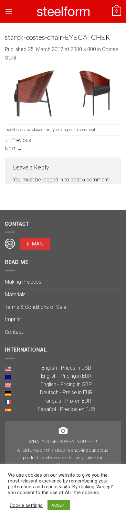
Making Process (23, 282)
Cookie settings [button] (26, 505)
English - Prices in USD (66, 368)
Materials (15, 294)
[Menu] (9, 11)
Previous (18, 140)
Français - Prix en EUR (66, 401)
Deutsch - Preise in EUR (66, 392)
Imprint (13, 319)
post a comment (81, 129)
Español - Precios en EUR (66, 409)
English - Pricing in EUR (66, 376)
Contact (14, 332)
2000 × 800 (83, 49)
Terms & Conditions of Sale (35, 307)
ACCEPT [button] (58, 505)
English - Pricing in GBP (66, 384)
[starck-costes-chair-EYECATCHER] (63, 93)
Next (13, 149)
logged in (52, 180)
